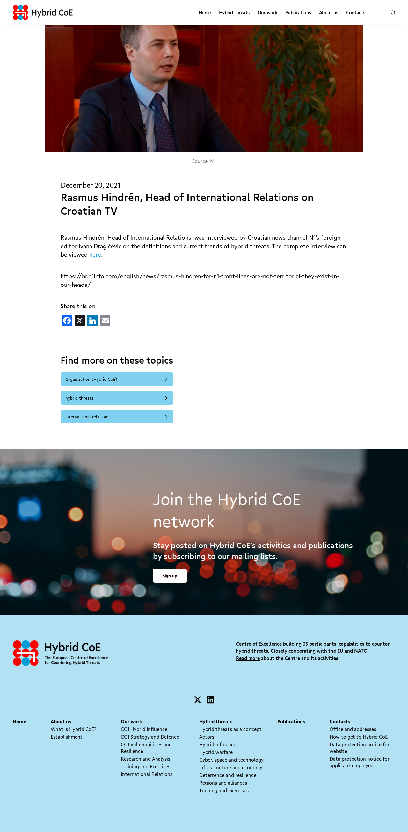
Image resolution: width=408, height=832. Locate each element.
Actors (206, 737)
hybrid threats (79, 398)
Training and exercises (224, 790)
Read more (248, 658)
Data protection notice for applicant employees (360, 762)
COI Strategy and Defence (150, 737)
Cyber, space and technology (231, 759)
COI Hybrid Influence (144, 729)
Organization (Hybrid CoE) (91, 379)
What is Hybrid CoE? (73, 729)
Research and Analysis (145, 759)
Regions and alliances (223, 782)
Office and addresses (353, 729)
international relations (87, 416)
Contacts (355, 12)
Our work (267, 12)
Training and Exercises (145, 766)
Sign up (170, 575)
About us (328, 12)
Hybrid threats (234, 12)
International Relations (146, 774)
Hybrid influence (217, 744)
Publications (298, 12)
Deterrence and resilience (227, 775)
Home (205, 12)
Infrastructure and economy (230, 767)
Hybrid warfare (216, 752)
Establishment (67, 737)
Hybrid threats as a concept (230, 729)
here (95, 254)
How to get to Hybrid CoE (359, 737)
